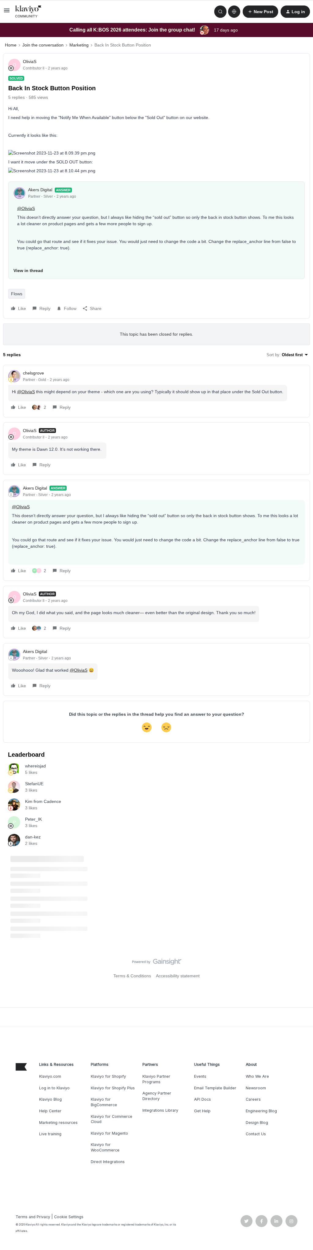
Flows (16, 293)
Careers (253, 1099)
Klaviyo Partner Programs (156, 1079)
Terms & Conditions (132, 975)
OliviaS (29, 61)
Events (200, 1076)
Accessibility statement (178, 975)
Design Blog (257, 1122)
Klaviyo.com (50, 1076)
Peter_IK (33, 819)
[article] (156, 391)
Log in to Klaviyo (54, 1088)
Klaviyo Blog (50, 1099)
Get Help (202, 1111)
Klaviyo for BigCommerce (104, 1102)
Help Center (50, 1111)
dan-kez (33, 836)
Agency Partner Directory (156, 1096)
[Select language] (234, 12)
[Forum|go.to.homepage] (28, 12)
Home (11, 45)
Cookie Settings (68, 1217)
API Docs (202, 1099)
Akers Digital (40, 189)
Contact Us (256, 1134)
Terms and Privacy (33, 1217)
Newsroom (256, 1088)
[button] (6, 12)
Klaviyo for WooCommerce (105, 1147)
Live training (50, 1134)
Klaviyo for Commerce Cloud (111, 1119)
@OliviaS (26, 208)
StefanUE (34, 783)
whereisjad (35, 765)
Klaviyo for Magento (109, 1133)
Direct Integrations (108, 1161)
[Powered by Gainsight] (156, 963)
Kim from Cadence (43, 801)
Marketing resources (58, 1122)
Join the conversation (43, 45)
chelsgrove (33, 373)
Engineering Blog (261, 1111)
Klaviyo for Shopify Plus (113, 1088)
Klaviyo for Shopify (108, 1076)
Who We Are (257, 1076)
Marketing (79, 45)
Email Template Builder (215, 1088)
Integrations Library (160, 1110)
